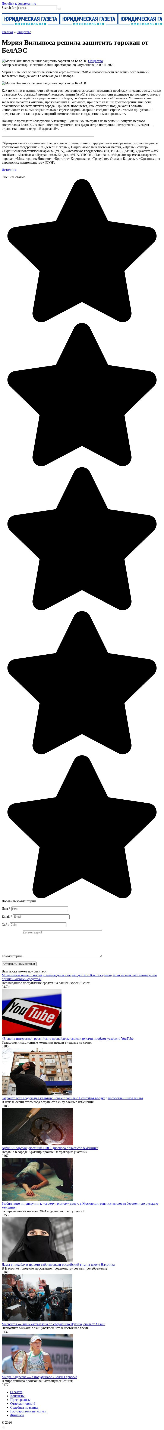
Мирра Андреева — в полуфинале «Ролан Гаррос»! (39, 1377)
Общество (95, 61)
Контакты (17, 1396)
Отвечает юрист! (22, 1403)
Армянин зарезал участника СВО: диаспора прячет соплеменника (50, 1148)
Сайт (5, 924)
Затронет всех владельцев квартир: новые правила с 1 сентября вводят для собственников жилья (72, 1098)
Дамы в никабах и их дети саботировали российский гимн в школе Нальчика (58, 1264)
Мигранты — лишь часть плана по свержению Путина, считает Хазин (53, 1324)
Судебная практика (24, 1407)
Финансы (17, 1415)
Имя (6, 908)
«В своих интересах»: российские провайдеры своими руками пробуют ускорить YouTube (67, 1038)
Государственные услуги (28, 1411)
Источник (9, 170)
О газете (16, 1392)
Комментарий (12, 956)
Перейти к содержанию (19, 3)
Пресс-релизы (20, 1400)
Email (7, 916)
